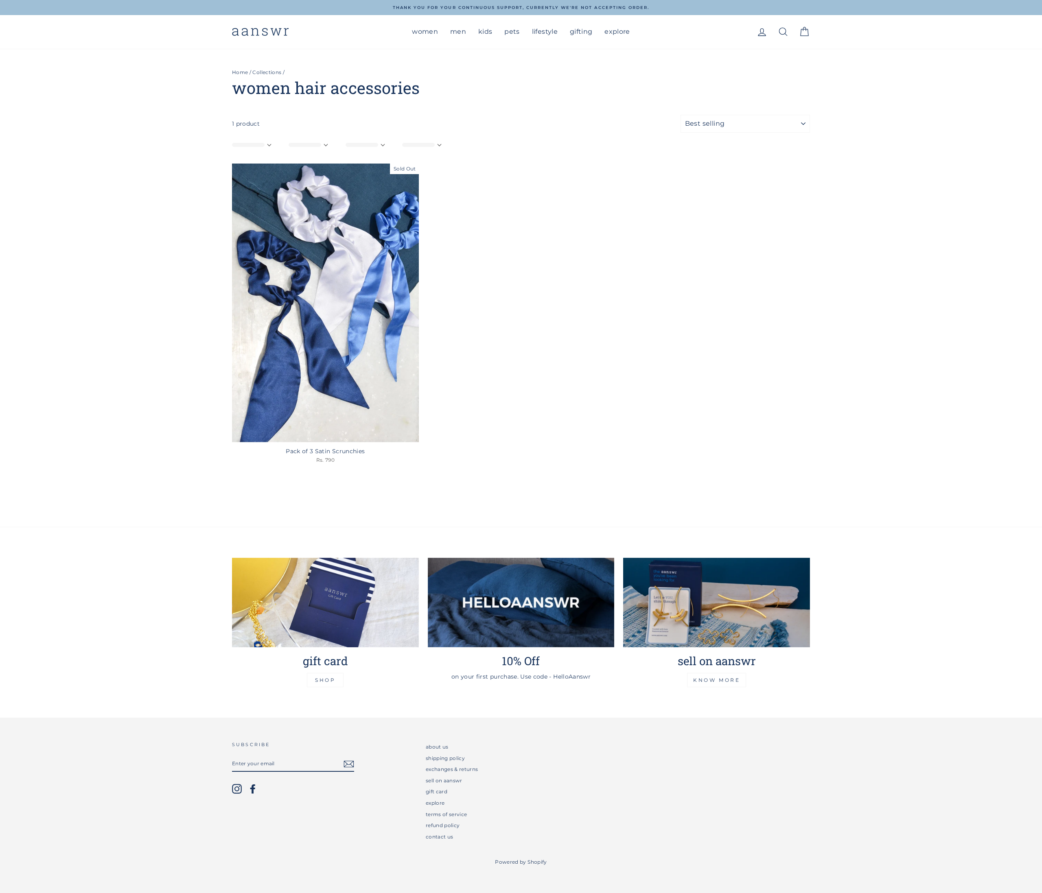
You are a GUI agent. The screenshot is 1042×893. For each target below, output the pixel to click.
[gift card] (325, 602)
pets (511, 31)
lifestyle (545, 31)
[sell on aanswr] (716, 602)
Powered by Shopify (521, 862)
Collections (266, 72)
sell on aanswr (444, 780)
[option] (521, 7)
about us (437, 747)
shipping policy (445, 758)
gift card (436, 791)
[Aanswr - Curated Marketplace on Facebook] (253, 789)
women (425, 31)
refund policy (443, 825)
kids (485, 31)
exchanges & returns (452, 769)
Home (240, 72)
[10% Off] (521, 602)
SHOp (325, 680)
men (458, 31)
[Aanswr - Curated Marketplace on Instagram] (237, 789)
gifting (581, 31)
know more (716, 680)
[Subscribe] (349, 764)
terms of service (446, 814)
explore (617, 31)
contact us (439, 837)
